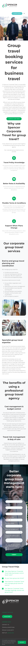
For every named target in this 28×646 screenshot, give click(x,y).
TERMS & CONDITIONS (8, 627)
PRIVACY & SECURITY (8, 630)
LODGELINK (10, 633)
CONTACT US (5, 624)
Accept (22, 642)
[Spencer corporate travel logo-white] (10, 598)
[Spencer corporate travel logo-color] (9, 3)
